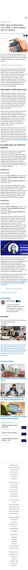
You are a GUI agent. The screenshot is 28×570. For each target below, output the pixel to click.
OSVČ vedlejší (14, 530)
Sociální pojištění (14, 485)
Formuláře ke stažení (14, 561)
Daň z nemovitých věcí (14, 474)
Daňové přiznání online (14, 548)
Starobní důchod (14, 487)
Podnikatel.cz (3, 22)
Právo (9, 22)
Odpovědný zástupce (14, 528)
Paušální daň (14, 478)
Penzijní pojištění (14, 494)
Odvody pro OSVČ (14, 470)
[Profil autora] (3, 302)
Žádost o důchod (14, 489)
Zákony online (14, 556)
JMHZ (14, 502)
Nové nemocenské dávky (14, 509)
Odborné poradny (14, 563)
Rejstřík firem (14, 565)
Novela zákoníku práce (14, 506)
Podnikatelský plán (14, 524)
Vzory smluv (14, 559)
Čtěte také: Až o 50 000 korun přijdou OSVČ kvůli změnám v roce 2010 (14, 282)
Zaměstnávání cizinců (14, 513)
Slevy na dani (14, 541)
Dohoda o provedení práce (14, 467)
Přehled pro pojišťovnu (14, 546)
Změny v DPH (14, 476)
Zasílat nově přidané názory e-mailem (9, 292)
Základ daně (14, 537)
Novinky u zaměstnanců (14, 511)
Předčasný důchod (14, 491)
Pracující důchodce (14, 496)
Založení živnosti (14, 519)
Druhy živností (14, 522)
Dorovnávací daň (14, 472)
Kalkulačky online (14, 554)
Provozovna (14, 526)
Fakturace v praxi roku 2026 (9, 432)
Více (24, 427)
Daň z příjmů (14, 539)
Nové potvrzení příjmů (14, 504)
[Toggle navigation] (26, 17)
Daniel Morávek (5, 33)
